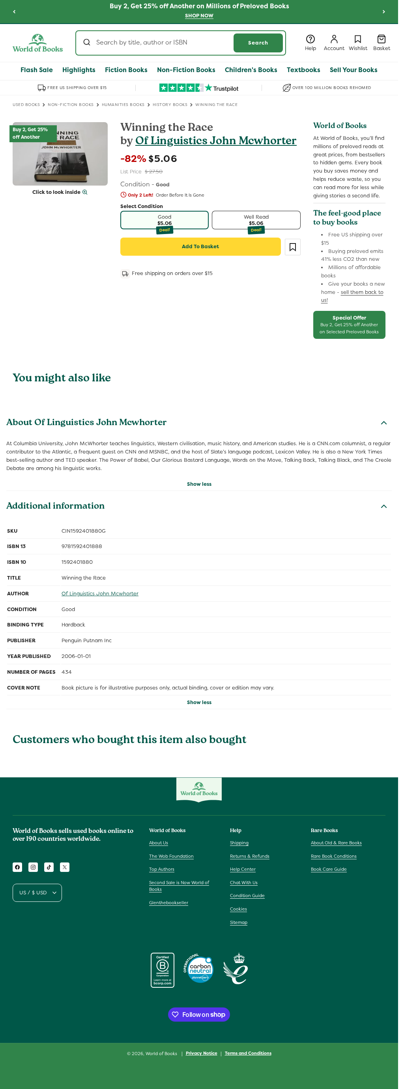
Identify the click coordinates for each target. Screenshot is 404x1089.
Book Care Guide (329, 869)
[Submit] (87, 43)
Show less (199, 484)
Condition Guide (247, 895)
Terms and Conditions (248, 1053)
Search (258, 43)
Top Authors (161, 869)
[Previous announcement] (14, 11)
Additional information (55, 507)
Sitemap (238, 922)
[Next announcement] (384, 11)
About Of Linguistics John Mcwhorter (86, 423)
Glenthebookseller (168, 902)
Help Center (243, 869)
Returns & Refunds (249, 856)
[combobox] (180, 43)
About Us (158, 842)
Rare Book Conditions (334, 856)
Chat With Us (244, 882)
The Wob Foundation (171, 856)
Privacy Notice (201, 1053)
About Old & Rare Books (336, 842)
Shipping (239, 842)
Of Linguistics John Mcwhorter (216, 142)
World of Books (162, 1053)
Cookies (238, 909)
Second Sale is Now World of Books (179, 886)
